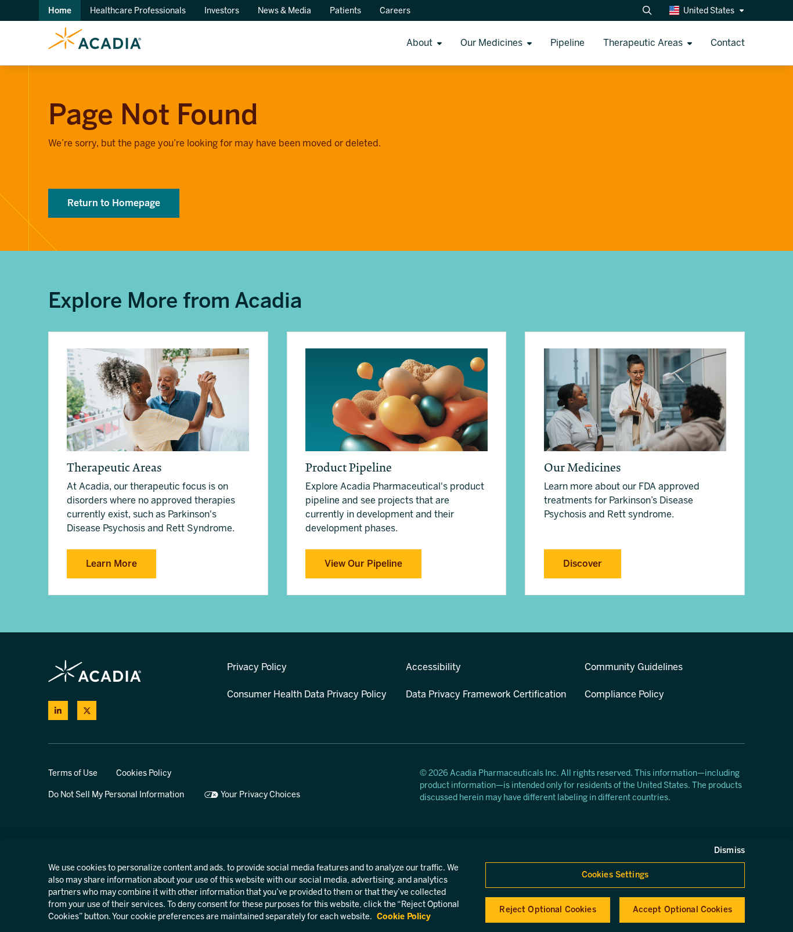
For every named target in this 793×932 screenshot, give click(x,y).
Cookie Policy (404, 917)
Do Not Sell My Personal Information (116, 795)
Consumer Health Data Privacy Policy (307, 694)
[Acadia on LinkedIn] (58, 711)
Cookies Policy (143, 773)
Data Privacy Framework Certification (486, 694)
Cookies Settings (615, 875)
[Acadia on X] (87, 711)
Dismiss (729, 850)
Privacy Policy (257, 666)
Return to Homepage (113, 202)
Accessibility (433, 666)
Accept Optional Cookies (682, 910)
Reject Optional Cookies (547, 910)
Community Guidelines (634, 666)
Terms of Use (73, 773)
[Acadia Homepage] (70, 43)
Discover (582, 563)
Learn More (111, 563)
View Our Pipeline (363, 563)
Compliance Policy (624, 694)
